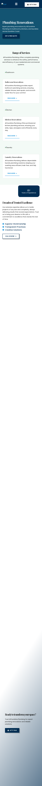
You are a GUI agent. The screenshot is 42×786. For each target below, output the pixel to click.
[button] (16, 4)
